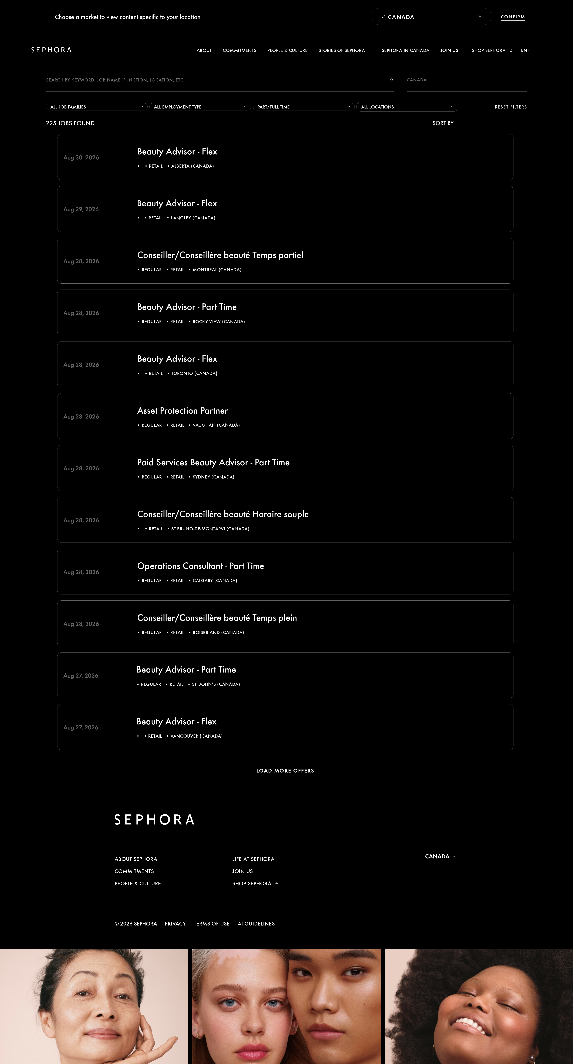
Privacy (175, 923)
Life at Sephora (253, 858)
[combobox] (362, 107)
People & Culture (138, 883)
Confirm (513, 16)
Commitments (134, 871)
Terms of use (212, 923)
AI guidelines (256, 923)
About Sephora (136, 858)
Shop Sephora (489, 50)
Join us (449, 50)
